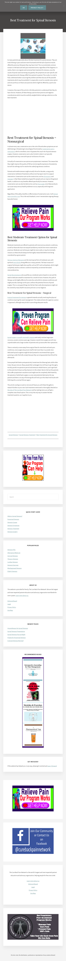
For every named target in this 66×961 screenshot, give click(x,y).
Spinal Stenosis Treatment (27, 435)
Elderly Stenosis (12, 571)
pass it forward (52, 766)
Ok (24, 7)
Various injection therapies (15, 260)
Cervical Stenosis (12, 556)
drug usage (41, 184)
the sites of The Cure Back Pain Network (19, 390)
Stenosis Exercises (12, 565)
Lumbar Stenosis (12, 562)
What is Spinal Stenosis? (14, 516)
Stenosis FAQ (11, 550)
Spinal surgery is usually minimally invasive (20, 337)
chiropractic (47, 176)
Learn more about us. (22, 595)
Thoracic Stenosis (12, 559)
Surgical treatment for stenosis (16, 297)
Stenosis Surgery (12, 532)
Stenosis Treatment (13, 529)
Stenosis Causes (12, 522)
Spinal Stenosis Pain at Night (16, 634)
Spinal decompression (14, 275)
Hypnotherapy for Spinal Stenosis (17, 628)
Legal (9, 604)
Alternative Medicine (13, 553)
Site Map (10, 610)
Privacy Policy (11, 607)
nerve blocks (17, 262)
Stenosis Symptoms (13, 525)
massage (10, 179)
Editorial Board (12, 601)
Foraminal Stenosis (13, 519)
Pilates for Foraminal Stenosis (16, 638)
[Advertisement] (33, 116)
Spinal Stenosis (13, 435)
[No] (64, 6)
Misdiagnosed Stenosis (14, 568)
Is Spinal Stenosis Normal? (15, 641)
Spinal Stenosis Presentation (16, 631)
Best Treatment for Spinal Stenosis (47, 435)
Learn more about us (33, 881)
